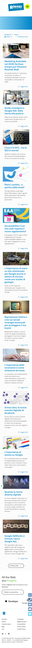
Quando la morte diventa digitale (13, 493)
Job (3, 629)
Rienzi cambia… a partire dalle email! (14, 186)
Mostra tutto (23, 37)
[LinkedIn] (3, 634)
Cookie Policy (21, 629)
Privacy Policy (21, 626)
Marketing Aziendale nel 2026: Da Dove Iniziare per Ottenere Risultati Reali (15, 65)
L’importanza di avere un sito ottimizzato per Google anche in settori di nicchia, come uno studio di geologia (16, 275)
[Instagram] (9, 634)
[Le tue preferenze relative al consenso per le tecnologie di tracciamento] (1, 486)
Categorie (7, 35)
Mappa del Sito (21, 622)
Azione (4, 622)
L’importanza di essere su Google (14, 453)
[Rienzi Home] (4, 613)
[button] (30, 614)
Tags (16, 35)
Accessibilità (21, 624)
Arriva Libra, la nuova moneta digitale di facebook (15, 410)
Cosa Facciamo (6, 624)
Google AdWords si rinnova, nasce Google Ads (15, 538)
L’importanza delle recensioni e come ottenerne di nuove (15, 367)
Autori (8, 37)
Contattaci (20, 619)
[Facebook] (6, 634)
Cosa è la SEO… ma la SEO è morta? (16, 149)
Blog (3, 626)
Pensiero (4, 619)
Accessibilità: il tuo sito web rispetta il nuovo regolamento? (15, 228)
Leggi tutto (24, 87)
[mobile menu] (27, 6)
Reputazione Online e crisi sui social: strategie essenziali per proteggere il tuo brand (16, 322)
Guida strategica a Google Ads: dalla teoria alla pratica (14, 110)
